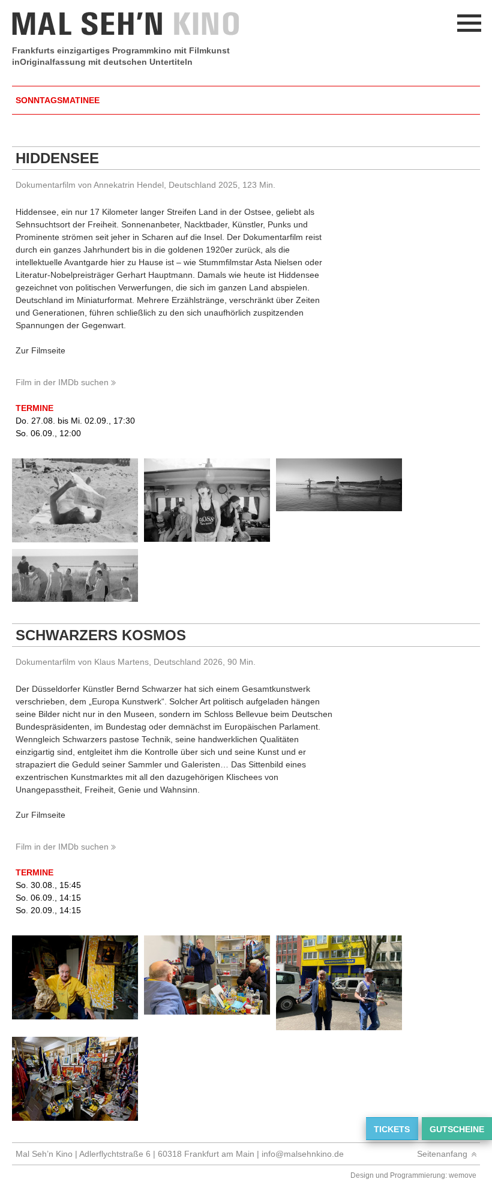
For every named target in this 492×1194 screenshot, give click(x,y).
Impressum (33, 90)
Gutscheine (457, 1129)
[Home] (126, 23)
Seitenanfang (442, 1154)
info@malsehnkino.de (303, 1154)
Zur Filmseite (40, 350)
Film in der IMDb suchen (62, 382)
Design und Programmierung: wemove (413, 1175)
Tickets (392, 1129)
